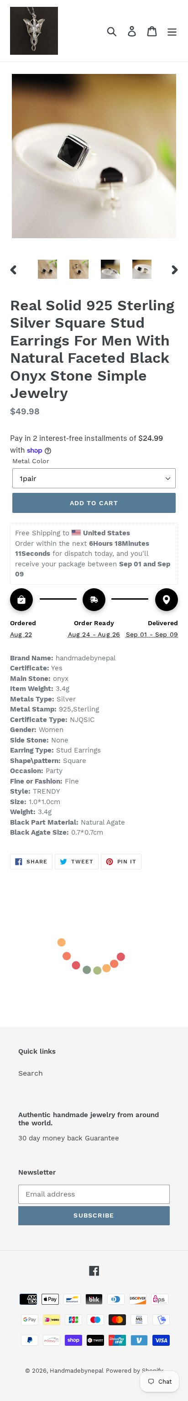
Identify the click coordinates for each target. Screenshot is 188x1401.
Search (30, 1073)
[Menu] (172, 31)
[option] (47, 269)
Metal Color (30, 461)
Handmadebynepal (77, 1370)
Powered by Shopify (134, 1370)
